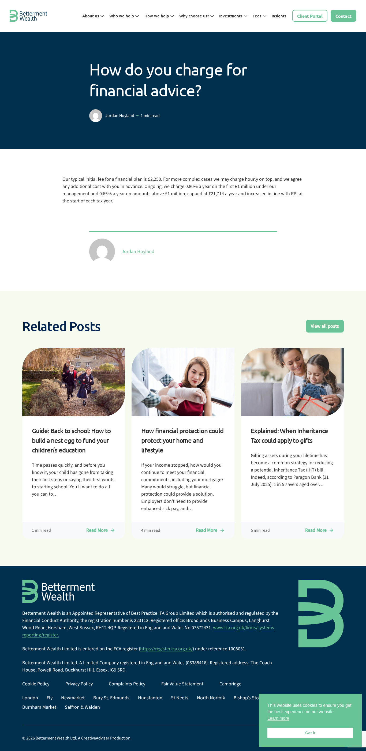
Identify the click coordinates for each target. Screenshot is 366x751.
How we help (157, 15)
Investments (231, 15)
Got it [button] (310, 733)
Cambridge (230, 684)
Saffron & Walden (82, 707)
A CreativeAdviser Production (104, 738)
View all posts (325, 326)
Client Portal (310, 16)
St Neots (179, 698)
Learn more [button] (278, 718)
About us (91, 15)
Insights (279, 15)
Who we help (122, 15)
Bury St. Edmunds (111, 698)
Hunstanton (150, 698)
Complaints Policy (127, 684)
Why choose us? (194, 15)
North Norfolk (211, 698)
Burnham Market (39, 707)
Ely (50, 698)
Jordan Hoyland (138, 251)
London (30, 698)
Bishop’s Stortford (252, 698)
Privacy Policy (79, 684)
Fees (258, 15)
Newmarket (73, 698)
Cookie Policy (35, 684)
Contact (343, 16)
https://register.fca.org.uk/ (166, 649)
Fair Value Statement (182, 684)
